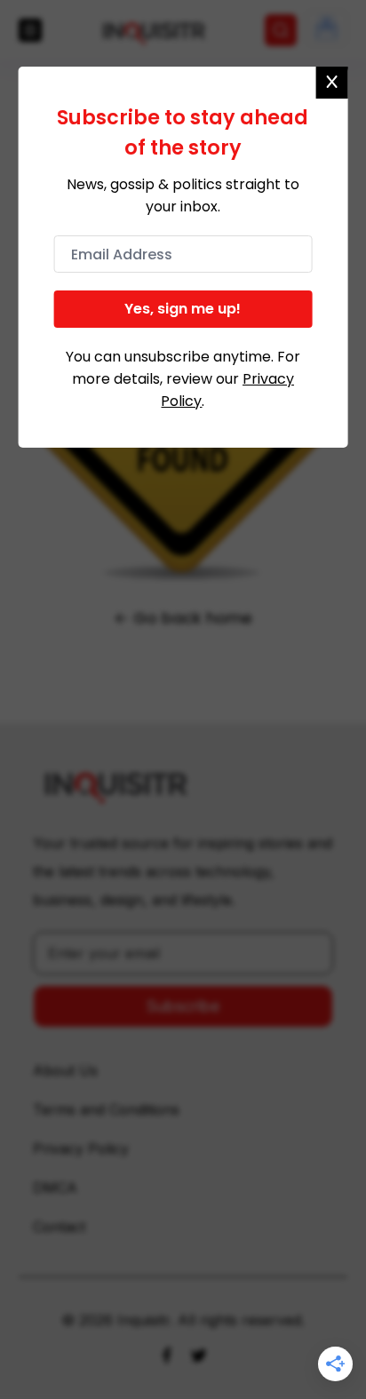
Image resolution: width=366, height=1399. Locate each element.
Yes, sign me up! (182, 308)
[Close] (331, 83)
